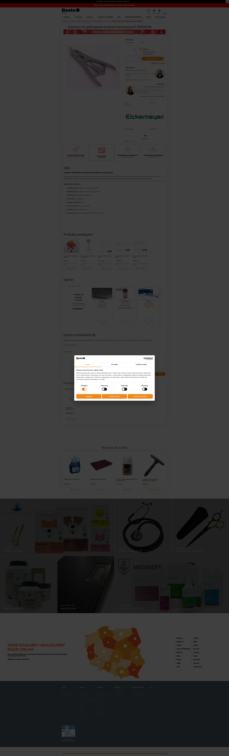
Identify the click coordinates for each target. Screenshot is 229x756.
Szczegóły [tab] (114, 364)
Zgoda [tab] (88, 364)
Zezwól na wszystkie (140, 396)
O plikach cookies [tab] (141, 364)
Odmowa (89, 396)
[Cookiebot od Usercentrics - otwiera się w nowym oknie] (145, 358)
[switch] (104, 389)
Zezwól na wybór (114, 396)
